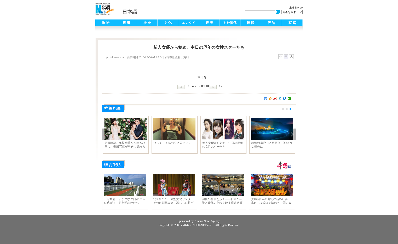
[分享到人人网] (284, 98)
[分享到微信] (289, 98)
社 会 (147, 22)
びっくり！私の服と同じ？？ (172, 142)
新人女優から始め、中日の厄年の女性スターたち (222, 144)
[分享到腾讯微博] (280, 98)
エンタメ (188, 22)
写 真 (292, 22)
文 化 (168, 22)
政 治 (105, 22)
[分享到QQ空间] (270, 98)
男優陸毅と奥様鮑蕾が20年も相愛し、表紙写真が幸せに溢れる (124, 144)
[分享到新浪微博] (275, 98)
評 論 (271, 22)
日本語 (129, 12)
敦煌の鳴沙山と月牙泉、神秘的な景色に (271, 144)
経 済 (126, 22)
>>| (220, 86)
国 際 (251, 22)
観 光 (209, 22)
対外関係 (230, 22)
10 (207, 86)
